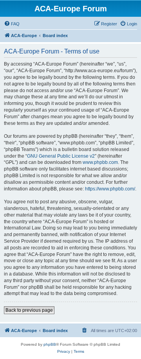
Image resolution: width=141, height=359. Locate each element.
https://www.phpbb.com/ (110, 189)
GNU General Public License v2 (61, 156)
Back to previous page (29, 310)
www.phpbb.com (100, 162)
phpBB (49, 344)
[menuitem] (12, 23)
